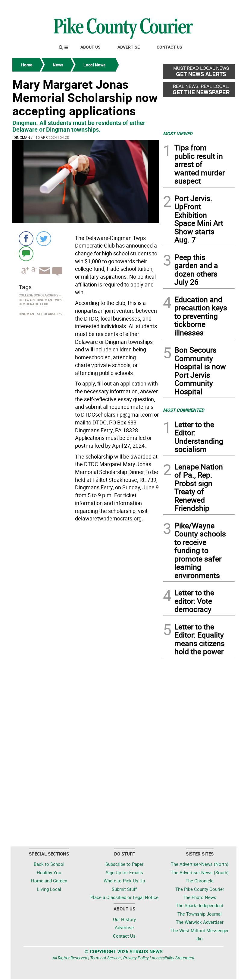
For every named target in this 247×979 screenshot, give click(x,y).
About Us (90, 47)
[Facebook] (26, 238)
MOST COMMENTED (183, 410)
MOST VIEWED (177, 133)
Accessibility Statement (173, 958)
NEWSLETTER (186, 7)
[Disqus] (85, 607)
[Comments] (26, 253)
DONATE (220, 7)
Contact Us (169, 47)
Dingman (22, 137)
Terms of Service (105, 958)
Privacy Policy (136, 958)
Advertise (128, 47)
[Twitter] (43, 238)
